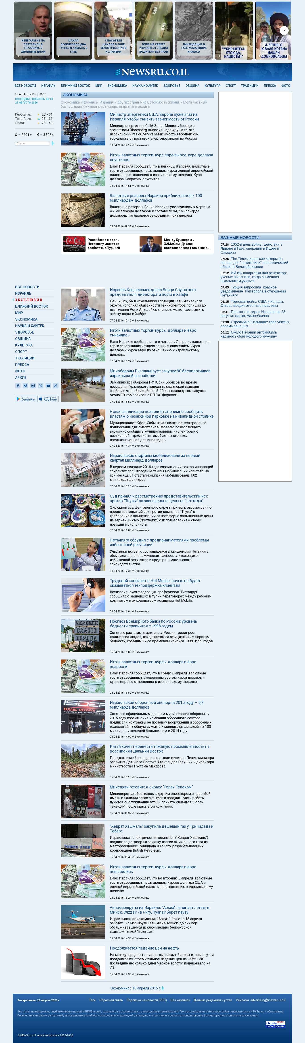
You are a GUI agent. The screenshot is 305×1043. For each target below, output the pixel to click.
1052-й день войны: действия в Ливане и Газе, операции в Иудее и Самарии (251, 248)
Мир (98, 85)
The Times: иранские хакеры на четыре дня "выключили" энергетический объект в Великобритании (254, 263)
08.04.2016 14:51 (121, 185)
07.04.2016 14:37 (121, 445)
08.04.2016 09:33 (121, 226)
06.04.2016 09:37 (121, 813)
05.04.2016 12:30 (121, 974)
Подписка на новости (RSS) (147, 1000)
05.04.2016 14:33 (121, 938)
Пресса (270, 85)
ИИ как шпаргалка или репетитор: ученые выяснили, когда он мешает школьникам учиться (254, 277)
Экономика (117, 85)
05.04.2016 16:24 (121, 897)
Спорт (231, 85)
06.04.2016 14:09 (121, 736)
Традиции (250, 85)
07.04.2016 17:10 (121, 320)
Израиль (48, 85)
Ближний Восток (75, 85)
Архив (21, 377)
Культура (212, 85)
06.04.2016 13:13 (121, 777)
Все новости (25, 85)
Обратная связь (111, 1000)
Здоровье (171, 85)
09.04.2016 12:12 (121, 145)
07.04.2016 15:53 (121, 401)
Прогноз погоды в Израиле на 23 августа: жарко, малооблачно (253, 314)
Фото (285, 85)
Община (192, 85)
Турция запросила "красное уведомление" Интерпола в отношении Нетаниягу (253, 291)
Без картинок (180, 1000)
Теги (92, 1000)
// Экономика (140, 145)
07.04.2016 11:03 (121, 530)
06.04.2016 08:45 (121, 857)
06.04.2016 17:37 (121, 570)
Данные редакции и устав (213, 1000)
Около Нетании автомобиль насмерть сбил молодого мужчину (249, 334)
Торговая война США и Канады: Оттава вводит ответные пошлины (252, 303)
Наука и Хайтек (145, 85)
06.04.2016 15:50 (121, 692)
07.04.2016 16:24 (121, 361)
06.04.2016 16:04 (121, 611)
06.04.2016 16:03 (121, 652)
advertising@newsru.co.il (267, 1000)
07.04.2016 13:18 (121, 486)
